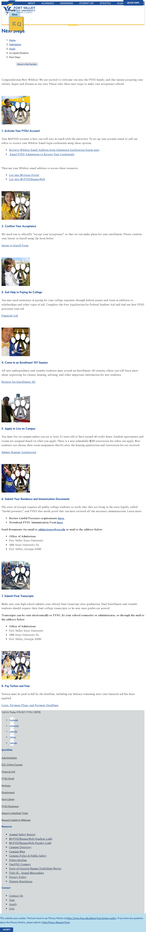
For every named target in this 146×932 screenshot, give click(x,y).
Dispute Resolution (20, 881)
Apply (12, 48)
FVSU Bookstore (10, 806)
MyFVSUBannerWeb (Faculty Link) (30, 843)
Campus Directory (20, 847)
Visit (12, 900)
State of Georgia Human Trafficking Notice (35, 869)
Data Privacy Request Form (56, 922)
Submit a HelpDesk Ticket (15, 813)
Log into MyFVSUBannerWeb (27, 179)
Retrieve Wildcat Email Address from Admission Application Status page (54, 150)
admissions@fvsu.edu (51, 530)
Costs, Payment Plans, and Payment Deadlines (30, 705)
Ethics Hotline (18, 860)
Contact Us (16, 896)
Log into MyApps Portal (24, 175)
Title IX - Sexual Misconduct (26, 873)
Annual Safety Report (22, 834)
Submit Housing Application (19, 452)
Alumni (121, 3)
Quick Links (133, 3)
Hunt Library (8, 799)
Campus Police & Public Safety (28, 856)
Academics (47, 3)
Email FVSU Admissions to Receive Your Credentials (41, 154)
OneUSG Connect (20, 864)
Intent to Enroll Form (15, 246)
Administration (9, 757)
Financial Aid (10, 316)
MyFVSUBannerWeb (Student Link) (30, 839)
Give (12, 909)
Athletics (105, 3)
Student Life (86, 3)
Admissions (66, 3)
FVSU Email (8, 778)
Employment (8, 792)
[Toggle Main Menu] (16, 24)
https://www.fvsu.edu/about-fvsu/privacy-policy (91, 918)
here (61, 518)
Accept (6, 929)
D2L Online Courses (12, 764)
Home (12, 40)
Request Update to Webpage (16, 820)
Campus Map (17, 852)
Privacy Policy (17, 877)
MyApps (6, 785)
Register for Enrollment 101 (18, 382)
